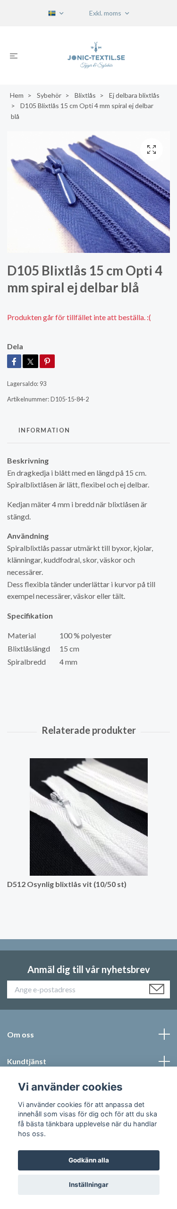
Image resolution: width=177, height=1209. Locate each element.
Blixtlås (85, 95)
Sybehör (49, 95)
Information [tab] (44, 430)
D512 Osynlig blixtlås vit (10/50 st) (66, 883)
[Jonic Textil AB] (96, 55)
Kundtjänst (26, 1061)
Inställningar (89, 1184)
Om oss (20, 1034)
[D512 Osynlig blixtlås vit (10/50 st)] (88, 817)
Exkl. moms (106, 13)
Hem (17, 95)
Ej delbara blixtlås (134, 95)
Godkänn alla (88, 1160)
